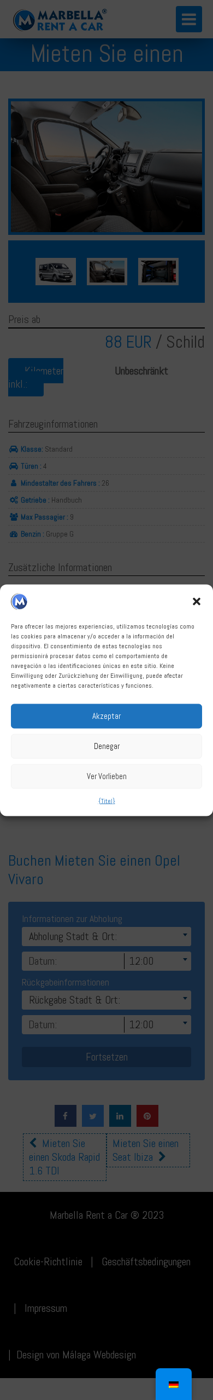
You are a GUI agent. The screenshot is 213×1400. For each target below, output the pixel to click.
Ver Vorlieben (107, 776)
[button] (196, 601)
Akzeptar (106, 716)
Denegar (107, 746)
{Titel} (106, 800)
